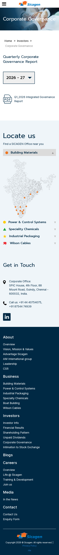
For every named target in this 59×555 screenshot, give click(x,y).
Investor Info (11, 422)
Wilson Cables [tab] (20, 243)
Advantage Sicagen (15, 354)
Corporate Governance (17, 442)
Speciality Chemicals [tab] (23, 229)
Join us (7, 484)
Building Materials (14, 383)
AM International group (17, 359)
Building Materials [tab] (24, 152)
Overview (9, 344)
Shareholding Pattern (16, 432)
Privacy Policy (30, 545)
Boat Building (11, 403)
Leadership (10, 363)
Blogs (8, 455)
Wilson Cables (12, 408)
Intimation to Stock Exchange (21, 447)
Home (8, 40)
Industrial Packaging (15, 393)
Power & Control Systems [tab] (26, 222)
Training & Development (18, 479)
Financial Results (13, 427)
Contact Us (10, 514)
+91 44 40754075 (30, 302)
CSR (5, 368)
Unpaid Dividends (14, 437)
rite (29, 550)
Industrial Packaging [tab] (24, 236)
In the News (10, 499)
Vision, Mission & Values (18, 349)
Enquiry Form (11, 519)
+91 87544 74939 (20, 306)
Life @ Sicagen (12, 474)
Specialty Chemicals (15, 398)
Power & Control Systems (19, 388)
